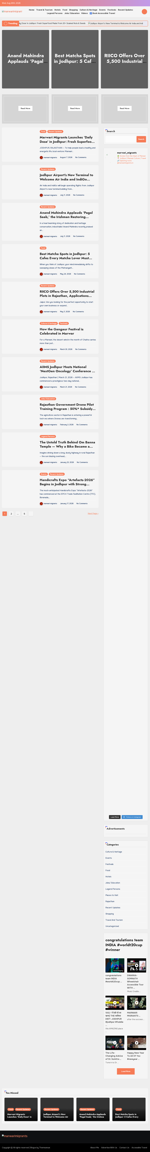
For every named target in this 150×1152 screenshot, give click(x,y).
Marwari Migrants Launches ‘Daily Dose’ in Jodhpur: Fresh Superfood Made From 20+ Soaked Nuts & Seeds (67, 143)
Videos (84, 13)
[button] (145, 59)
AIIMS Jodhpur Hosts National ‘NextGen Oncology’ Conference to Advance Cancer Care (67, 371)
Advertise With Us (109, 1147)
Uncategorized (112, 926)
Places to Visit (111, 895)
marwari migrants (50, 157)
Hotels (57, 10)
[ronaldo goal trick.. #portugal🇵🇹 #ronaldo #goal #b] (141, 458)
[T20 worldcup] (141, 755)
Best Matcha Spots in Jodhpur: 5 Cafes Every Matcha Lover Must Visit (65, 258)
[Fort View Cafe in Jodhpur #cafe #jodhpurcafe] (110, 453)
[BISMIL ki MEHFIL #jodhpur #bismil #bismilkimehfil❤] (120, 765)
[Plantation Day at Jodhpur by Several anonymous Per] (120, 464)
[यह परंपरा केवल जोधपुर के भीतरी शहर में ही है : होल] (110, 796)
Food (65, 10)
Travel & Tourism (44, 10)
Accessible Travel (139, 1147)
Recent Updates (125, 10)
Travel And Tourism (114, 920)
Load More (125, 1071)
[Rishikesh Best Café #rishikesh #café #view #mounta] (120, 495)
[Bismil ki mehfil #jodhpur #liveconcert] (110, 758)
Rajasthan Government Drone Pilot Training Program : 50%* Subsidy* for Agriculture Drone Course (67, 410)
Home (31, 10)
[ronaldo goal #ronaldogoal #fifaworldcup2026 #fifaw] (131, 455)
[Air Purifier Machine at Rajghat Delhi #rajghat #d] (110, 178)
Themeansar (44, 1147)
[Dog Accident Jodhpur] (131, 489)
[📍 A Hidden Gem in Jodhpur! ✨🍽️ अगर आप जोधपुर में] (120, 305)
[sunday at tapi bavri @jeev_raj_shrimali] (141, 173)
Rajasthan (109, 901)
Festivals (112, 10)
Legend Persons (55, 13)
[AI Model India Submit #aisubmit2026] (141, 788)
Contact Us (124, 1147)
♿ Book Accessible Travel (102, 13)
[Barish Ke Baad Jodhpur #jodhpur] (131, 173)
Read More (25, 108)
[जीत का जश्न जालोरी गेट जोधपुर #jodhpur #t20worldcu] (131, 760)
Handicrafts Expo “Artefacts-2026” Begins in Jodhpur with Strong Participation (67, 484)
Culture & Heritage (88, 10)
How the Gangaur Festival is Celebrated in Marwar (61, 331)
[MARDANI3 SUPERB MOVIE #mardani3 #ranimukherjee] (131, 789)
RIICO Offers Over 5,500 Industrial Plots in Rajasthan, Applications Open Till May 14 (67, 295)
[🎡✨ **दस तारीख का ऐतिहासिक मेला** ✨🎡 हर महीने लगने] (110, 617)
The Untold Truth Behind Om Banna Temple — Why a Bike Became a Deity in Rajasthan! (67, 446)
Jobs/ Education (72, 13)
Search (111, 131)
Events (102, 10)
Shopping (73, 10)
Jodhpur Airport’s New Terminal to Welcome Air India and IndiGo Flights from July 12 (66, 179)
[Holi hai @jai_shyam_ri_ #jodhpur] (120, 785)
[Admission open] (141, 488)
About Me (94, 1147)
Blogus (33, 1147)
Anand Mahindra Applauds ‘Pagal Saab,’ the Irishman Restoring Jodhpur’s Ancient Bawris (66, 217)
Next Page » (93, 513)
